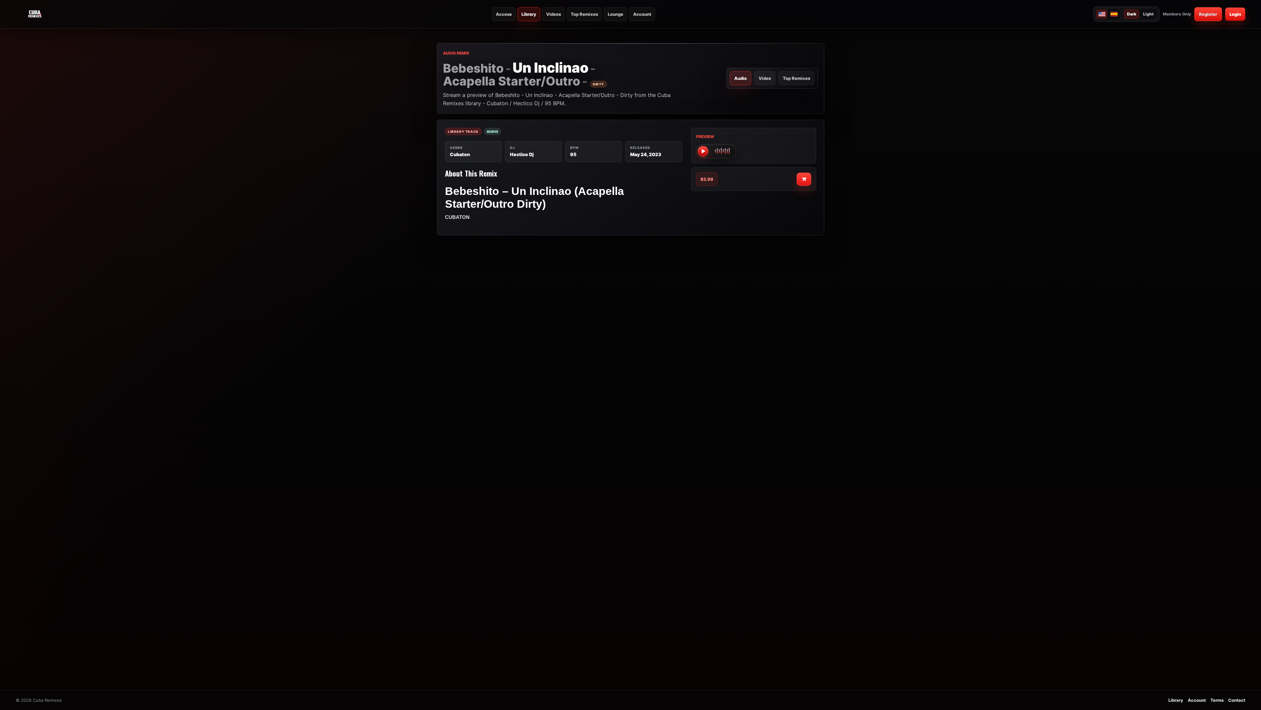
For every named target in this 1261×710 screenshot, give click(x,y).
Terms (1217, 700)
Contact (1236, 700)
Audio (740, 78)
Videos (553, 14)
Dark (1131, 14)
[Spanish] (1113, 14)
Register (1208, 14)
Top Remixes (584, 14)
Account (642, 14)
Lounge (615, 14)
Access (504, 14)
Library (528, 14)
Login (1235, 14)
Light (1148, 14)
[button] (716, 151)
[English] (1101, 14)
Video (765, 78)
